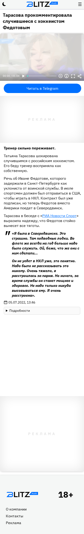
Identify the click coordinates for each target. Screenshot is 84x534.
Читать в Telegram (42, 88)
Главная (22, 494)
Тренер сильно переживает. (30, 148)
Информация (66, 76)
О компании (16, 509)
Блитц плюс (42, 4)
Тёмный (4, 4)
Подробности (19, 310)
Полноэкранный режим (73, 76)
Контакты (14, 516)
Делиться (79, 76)
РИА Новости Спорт (59, 215)
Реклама (13, 522)
